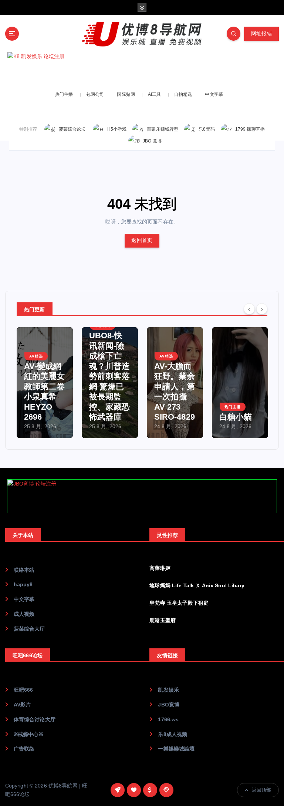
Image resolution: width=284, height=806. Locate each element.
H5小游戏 (117, 129)
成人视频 (24, 614)
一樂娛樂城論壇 (176, 749)
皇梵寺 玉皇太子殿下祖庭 (179, 603)
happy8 (23, 584)
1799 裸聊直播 (250, 129)
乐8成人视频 (172, 734)
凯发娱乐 (168, 690)
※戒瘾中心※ (29, 734)
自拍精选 (183, 94)
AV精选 (36, 356)
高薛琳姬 (159, 568)
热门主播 (64, 94)
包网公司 (95, 94)
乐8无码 (207, 129)
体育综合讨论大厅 (34, 719)
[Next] (261, 308)
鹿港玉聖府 (162, 620)
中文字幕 (214, 94)
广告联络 (24, 749)
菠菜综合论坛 (72, 129)
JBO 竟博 (152, 141)
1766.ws (168, 719)
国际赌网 (126, 94)
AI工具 (154, 94)
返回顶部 (261, 790)
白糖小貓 (235, 417)
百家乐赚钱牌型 (162, 129)
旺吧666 (23, 690)
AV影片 (22, 705)
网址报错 (261, 33)
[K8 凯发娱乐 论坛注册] (142, 68)
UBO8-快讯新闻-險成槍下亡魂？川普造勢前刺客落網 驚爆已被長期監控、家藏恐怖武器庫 (109, 376)
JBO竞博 (168, 705)
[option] (45, 382)
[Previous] (249, 308)
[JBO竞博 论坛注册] (142, 496)
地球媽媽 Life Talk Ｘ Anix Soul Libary (196, 585)
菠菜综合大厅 (29, 629)
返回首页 (141, 240)
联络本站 (24, 570)
